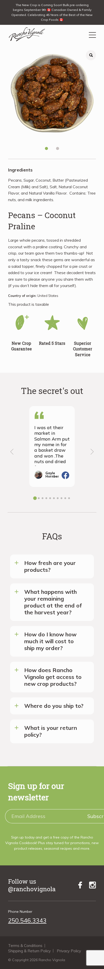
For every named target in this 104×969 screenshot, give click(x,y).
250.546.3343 (27, 920)
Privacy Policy (69, 950)
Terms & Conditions (25, 945)
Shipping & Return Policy (29, 950)
